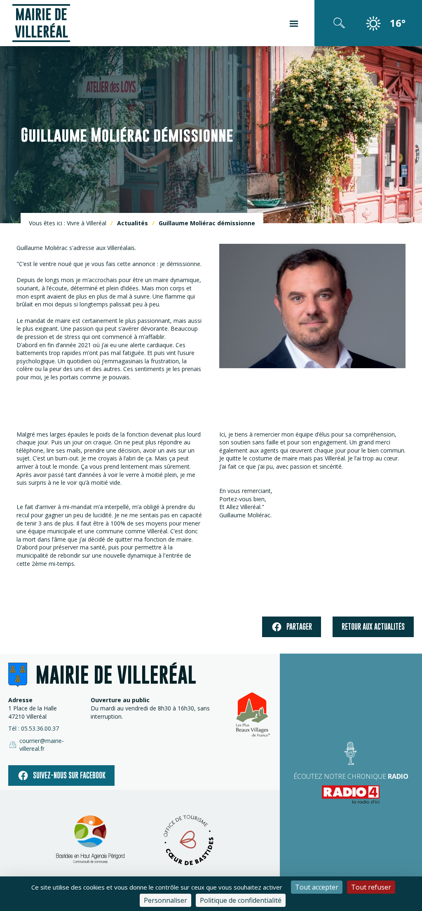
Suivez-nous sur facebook (69, 775)
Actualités (132, 223)
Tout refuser (371, 887)
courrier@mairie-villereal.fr (41, 745)
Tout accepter (316, 887)
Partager (299, 626)
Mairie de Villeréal (41, 23)
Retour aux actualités (373, 626)
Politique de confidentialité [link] (240, 900)
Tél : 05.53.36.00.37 (33, 728)
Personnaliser (165, 900)
